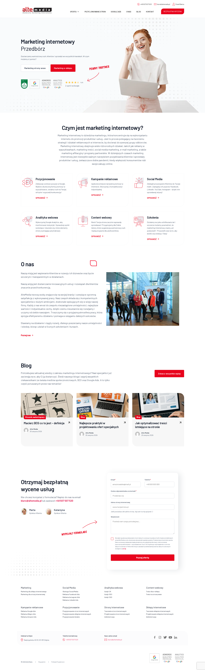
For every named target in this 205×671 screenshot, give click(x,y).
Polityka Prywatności (58, 662)
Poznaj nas (26, 335)
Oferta (73, 11)
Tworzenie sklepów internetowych (158, 611)
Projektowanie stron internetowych (117, 614)
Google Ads (116, 11)
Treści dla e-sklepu (153, 591)
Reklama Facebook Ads (71, 594)
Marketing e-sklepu (63, 68)
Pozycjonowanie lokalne (71, 617)
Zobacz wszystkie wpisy (169, 373)
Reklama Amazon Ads (28, 617)
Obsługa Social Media (70, 591)
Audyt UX (107, 591)
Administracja (109, 617)
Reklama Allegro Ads (28, 614)
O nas (128, 11)
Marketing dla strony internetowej (33, 594)
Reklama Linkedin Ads (70, 600)
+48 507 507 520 (146, 4)
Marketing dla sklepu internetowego (34, 591)
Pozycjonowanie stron (95, 11)
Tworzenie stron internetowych (115, 611)
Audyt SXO (108, 597)
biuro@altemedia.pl (163, 4)
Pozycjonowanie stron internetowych (76, 611)
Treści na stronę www (154, 594)
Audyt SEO (108, 594)
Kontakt (150, 11)
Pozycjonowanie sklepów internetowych (77, 614)
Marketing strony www (35, 68)
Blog (138, 11)
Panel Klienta (179, 4)
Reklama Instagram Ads (71, 597)
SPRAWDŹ (40, 198)
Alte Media (29, 662)
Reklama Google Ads (28, 611)
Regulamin (41, 662)
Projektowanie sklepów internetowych (159, 614)
